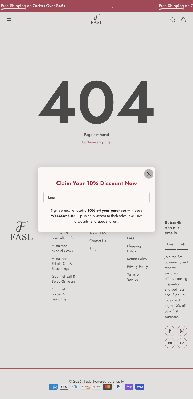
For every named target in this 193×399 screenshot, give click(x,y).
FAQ (130, 238)
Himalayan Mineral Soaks (62, 249)
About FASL (98, 233)
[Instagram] (182, 331)
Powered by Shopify (108, 381)
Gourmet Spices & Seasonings (60, 294)
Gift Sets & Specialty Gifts (63, 236)
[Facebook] (170, 331)
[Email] (182, 343)
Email (171, 244)
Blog (92, 248)
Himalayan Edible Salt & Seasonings (62, 263)
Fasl (87, 381)
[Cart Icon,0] (183, 19)
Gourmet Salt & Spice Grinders (63, 279)
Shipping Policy (134, 249)
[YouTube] (170, 343)
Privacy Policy (137, 266)
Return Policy (137, 259)
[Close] (148, 174)
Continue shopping (96, 142)
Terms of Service (133, 277)
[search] (173, 19)
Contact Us (97, 241)
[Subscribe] (182, 244)
